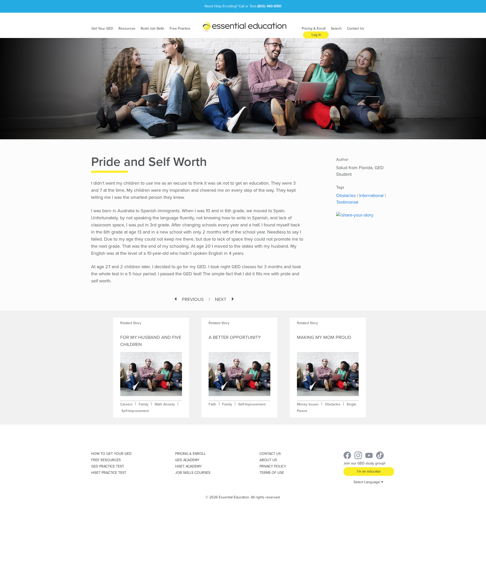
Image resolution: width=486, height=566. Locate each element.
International (371, 195)
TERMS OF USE (271, 472)
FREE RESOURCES (106, 460)
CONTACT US (270, 453)
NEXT (220, 299)
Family (144, 404)
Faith (212, 404)
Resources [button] (126, 28)
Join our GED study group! (364, 463)
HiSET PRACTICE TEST (108, 472)
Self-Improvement (135, 411)
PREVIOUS (193, 299)
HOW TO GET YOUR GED (111, 453)
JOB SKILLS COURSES (192, 472)
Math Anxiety (165, 404)
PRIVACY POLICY (272, 466)
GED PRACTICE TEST (107, 466)
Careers (126, 404)
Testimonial (347, 202)
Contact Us (355, 28)
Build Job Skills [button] (152, 28)
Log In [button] (316, 34)
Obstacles (346, 195)
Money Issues (308, 404)
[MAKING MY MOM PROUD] (328, 370)
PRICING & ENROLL (190, 453)
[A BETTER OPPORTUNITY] (239, 370)
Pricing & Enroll (314, 28)
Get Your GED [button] (102, 28)
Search (336, 28)
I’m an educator (369, 471)
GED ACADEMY (187, 460)
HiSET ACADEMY (188, 466)
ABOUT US (268, 460)
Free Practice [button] (180, 28)
